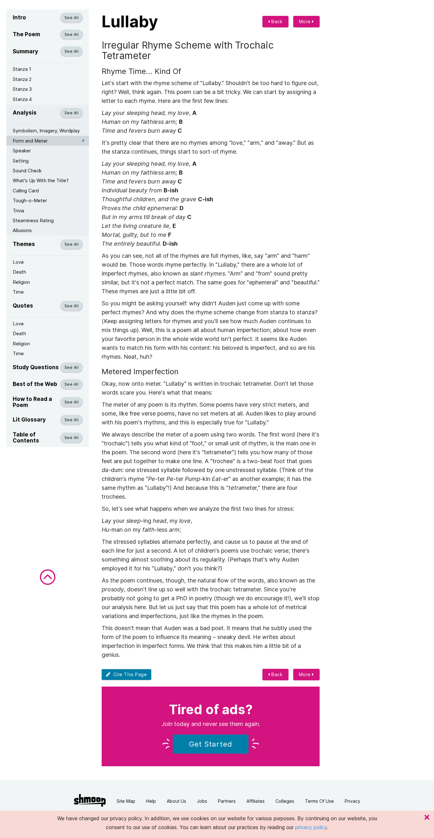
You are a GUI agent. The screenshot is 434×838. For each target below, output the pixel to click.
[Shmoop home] (90, 800)
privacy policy (311, 827)
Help (151, 801)
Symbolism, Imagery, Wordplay (46, 131)
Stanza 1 (22, 69)
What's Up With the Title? (41, 180)
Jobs (202, 801)
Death (19, 272)
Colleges (284, 801)
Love (18, 262)
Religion (21, 282)
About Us (176, 801)
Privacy (352, 801)
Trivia (18, 211)
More (305, 21)
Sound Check (27, 171)
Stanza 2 (22, 79)
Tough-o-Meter (30, 200)
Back (276, 21)
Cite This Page (129, 674)
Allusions (22, 230)
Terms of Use (319, 801)
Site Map (126, 801)
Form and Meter (30, 141)
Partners (227, 801)
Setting (21, 161)
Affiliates (256, 801)
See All (71, 17)
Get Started (210, 744)
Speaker (22, 151)
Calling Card (26, 191)
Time (18, 292)
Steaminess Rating (33, 220)
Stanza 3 (22, 89)
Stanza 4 (22, 99)
